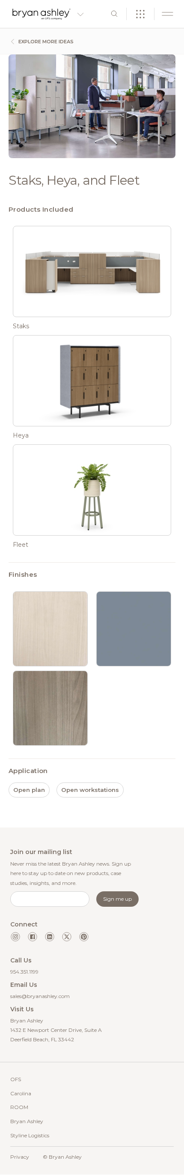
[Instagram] (15, 937)
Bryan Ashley (26, 1121)
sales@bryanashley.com (40, 996)
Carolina (20, 1093)
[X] (67, 937)
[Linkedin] (50, 937)
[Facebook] (32, 937)
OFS (15, 1079)
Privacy (19, 1157)
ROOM (19, 1107)
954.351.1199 (24, 971)
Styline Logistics (29, 1135)
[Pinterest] (84, 937)
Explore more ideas (45, 42)
